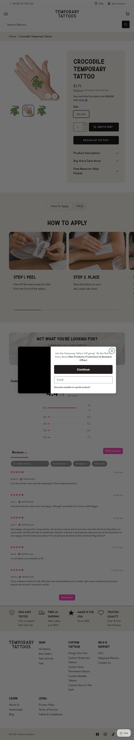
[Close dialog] (112, 351)
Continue (83, 369)
